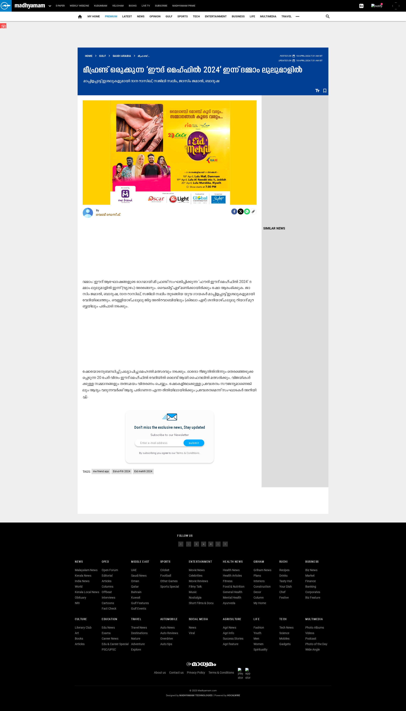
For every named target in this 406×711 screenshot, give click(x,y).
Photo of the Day (316, 644)
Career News (110, 638)
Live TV (146, 5)
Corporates (312, 592)
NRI (77, 603)
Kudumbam (100, 5)
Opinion (155, 16)
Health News (233, 562)
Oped (105, 562)
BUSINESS (312, 562)
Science (284, 633)
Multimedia (268, 16)
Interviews (108, 597)
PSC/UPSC (109, 649)
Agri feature (230, 644)
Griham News (262, 570)
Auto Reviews (169, 633)
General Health (232, 592)
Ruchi (283, 562)
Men (256, 638)
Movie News (197, 570)
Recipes (284, 570)
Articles (106, 581)
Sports (182, 16)
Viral (192, 633)
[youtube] (210, 544)
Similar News (274, 228)
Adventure (138, 644)
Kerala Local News (87, 592)
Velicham (118, 5)
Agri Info (228, 633)
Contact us (176, 672)
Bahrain (136, 592)
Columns (107, 586)
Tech (283, 619)
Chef (282, 592)
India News (82, 581)
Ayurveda (229, 603)
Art (77, 633)
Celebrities (195, 575)
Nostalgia (195, 597)
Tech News (286, 627)
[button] (6, 6)
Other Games (169, 581)
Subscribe (161, 5)
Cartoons (108, 603)
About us (160, 672)
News (140, 16)
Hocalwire (233, 695)
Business (238, 16)
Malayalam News (86, 570)
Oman (135, 581)
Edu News (108, 627)
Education (109, 619)
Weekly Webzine (79, 5)
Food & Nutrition (233, 586)
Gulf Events (138, 608)
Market (310, 575)
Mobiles (284, 638)
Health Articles (232, 575)
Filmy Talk (195, 586)
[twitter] (188, 544)
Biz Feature (312, 597)
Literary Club (83, 627)
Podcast (310, 638)
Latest (127, 16)
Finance (310, 581)
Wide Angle (312, 649)
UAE (134, 570)
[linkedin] (203, 544)
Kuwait (135, 597)
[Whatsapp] (247, 211)
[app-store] (248, 673)
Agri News (229, 627)
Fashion (259, 627)
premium (111, 16)
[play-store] (241, 673)
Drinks (283, 575)
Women (258, 644)
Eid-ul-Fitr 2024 (121, 471)
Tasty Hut (285, 581)
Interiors (259, 581)
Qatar (135, 586)
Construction (262, 586)
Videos (309, 633)
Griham (259, 562)
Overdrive (166, 638)
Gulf (169, 16)
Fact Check (109, 608)
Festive (284, 597)
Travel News (139, 627)
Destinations (139, 633)
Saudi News (139, 575)
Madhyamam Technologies (196, 695)
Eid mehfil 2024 (143, 471)
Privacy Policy (196, 672)
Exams (106, 633)
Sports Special (169, 586)
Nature (135, 638)
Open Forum (110, 570)
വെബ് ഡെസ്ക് (108, 214)
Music (193, 592)
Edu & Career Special (115, 644)
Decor (257, 592)
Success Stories (233, 638)
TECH (196, 16)
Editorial (107, 575)
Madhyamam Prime (183, 5)
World (78, 586)
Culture (81, 619)
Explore (136, 649)
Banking (310, 586)
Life (252, 16)
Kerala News (83, 575)
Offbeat (107, 592)
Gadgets (285, 644)
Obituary (80, 597)
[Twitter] (240, 211)
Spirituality (260, 649)
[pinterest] (225, 544)
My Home (94, 16)
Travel (286, 16)
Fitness (227, 581)
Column (259, 597)
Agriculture (232, 619)
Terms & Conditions (187, 452)
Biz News (311, 570)
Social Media (198, 619)
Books (133, 5)
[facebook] (234, 211)
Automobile (169, 619)
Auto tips (166, 644)
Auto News (167, 627)
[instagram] (196, 544)
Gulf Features (140, 603)
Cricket (164, 570)
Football (165, 575)
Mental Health (232, 597)
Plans (257, 575)
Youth (257, 633)
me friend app (101, 471)
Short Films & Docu (201, 603)
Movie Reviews (198, 581)
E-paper (60, 5)
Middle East (140, 562)
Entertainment (216, 16)
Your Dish (285, 586)
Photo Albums (314, 627)
